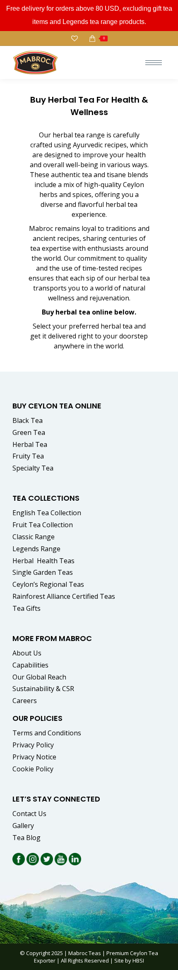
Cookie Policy (32, 768)
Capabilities (30, 665)
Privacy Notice (34, 756)
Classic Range (33, 536)
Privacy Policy (33, 744)
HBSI (138, 960)
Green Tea (28, 432)
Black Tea (27, 420)
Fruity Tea (28, 456)
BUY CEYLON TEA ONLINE (56, 406)
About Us (26, 653)
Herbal (44, 560)
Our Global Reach (39, 677)
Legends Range (36, 548)
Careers (24, 700)
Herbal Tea (29, 444)
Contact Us (29, 813)
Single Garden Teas (42, 572)
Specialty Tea (32, 468)
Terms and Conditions (46, 732)
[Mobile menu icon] (154, 62)
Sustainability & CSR (43, 688)
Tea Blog (26, 837)
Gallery (23, 825)
